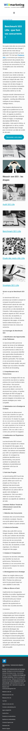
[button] (14, 12)
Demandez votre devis (14, 137)
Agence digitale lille (6, 710)
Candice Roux (5, 713)
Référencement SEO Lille (7, 694)
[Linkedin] (4, 661)
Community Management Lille (9, 688)
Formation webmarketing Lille (9, 707)
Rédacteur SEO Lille (6, 697)
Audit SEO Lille (9, 204)
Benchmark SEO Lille (12, 231)
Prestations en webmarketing (8, 716)
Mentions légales (6, 728)
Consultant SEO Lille (7, 19)
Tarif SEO (4, 701)
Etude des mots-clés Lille (14, 258)
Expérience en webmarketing (8, 719)
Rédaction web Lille (6, 691)
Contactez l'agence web (7, 722)
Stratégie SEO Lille (11, 285)
